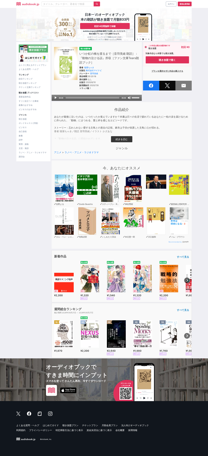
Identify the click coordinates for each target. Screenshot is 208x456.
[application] (97, 98)
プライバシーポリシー (40, 430)
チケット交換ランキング (30, 87)
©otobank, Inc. (46, 439)
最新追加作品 (25, 96)
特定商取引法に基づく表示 (69, 430)
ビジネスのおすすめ (28, 109)
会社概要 (120, 430)
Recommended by (175, 242)
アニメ (57, 152)
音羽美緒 (94, 73)
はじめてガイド (51, 425)
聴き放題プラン (70, 425)
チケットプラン (90, 425)
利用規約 (20, 430)
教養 (21, 135)
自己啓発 (23, 131)
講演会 (22, 156)
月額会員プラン (110, 425)
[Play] (55, 97)
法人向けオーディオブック (135, 425)
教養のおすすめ (26, 105)
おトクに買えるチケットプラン (32, 65)
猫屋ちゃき (89, 67)
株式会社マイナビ (94, 70)
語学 (21, 140)
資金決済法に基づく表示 (99, 430)
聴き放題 (23, 119)
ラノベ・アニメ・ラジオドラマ (32, 152)
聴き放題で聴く (167, 59)
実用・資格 (24, 144)
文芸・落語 (24, 148)
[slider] (136, 97)
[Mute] (129, 97)
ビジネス (23, 127)
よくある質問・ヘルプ (29, 69)
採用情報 (132, 430)
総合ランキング (26, 79)
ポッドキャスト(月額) (28, 123)
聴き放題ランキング (28, 83)
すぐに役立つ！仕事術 (29, 101)
